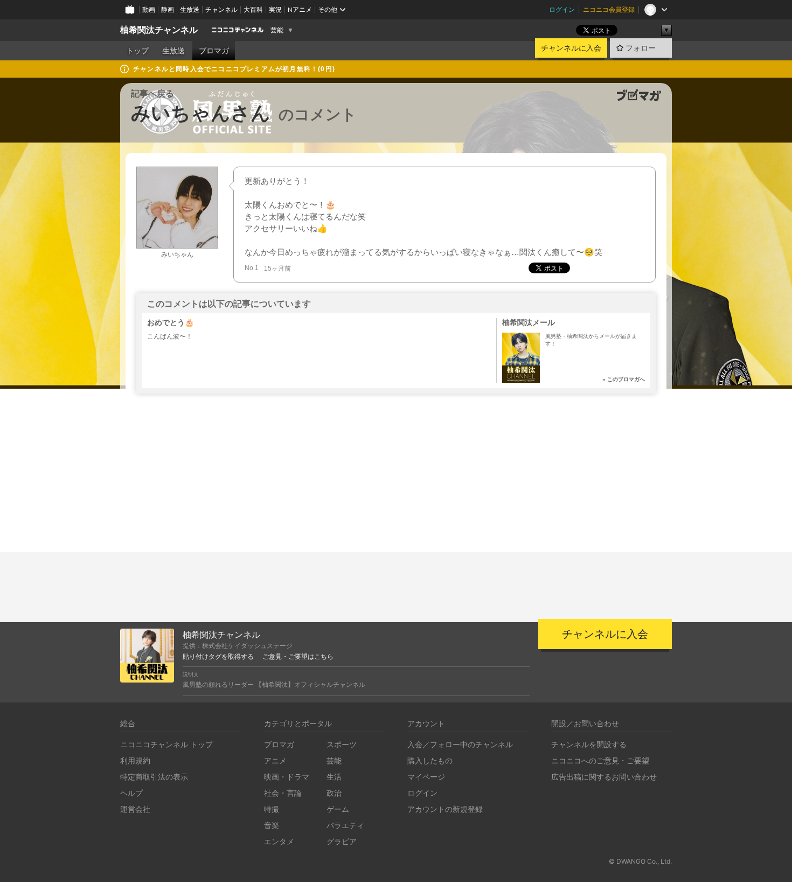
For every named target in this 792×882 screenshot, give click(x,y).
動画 (148, 9)
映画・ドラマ (286, 776)
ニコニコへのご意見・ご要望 (600, 760)
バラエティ (345, 825)
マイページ (426, 776)
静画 (167, 9)
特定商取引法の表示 (154, 776)
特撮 (271, 809)
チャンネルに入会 (571, 48)
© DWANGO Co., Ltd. (640, 861)
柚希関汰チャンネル (159, 30)
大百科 (253, 9)
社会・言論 (283, 792)
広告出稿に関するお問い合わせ (604, 776)
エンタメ (279, 841)
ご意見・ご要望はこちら (298, 656)
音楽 (271, 825)
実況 (275, 9)
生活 (334, 776)
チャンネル (221, 9)
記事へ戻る (152, 93)
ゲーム (337, 809)
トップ (137, 50)
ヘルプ (131, 792)
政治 (334, 792)
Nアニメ (300, 9)
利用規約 (135, 760)
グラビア (341, 841)
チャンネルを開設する (589, 744)
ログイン (562, 9)
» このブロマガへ (623, 379)
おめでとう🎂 (170, 322)
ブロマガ (214, 50)
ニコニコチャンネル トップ (166, 744)
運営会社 (135, 809)
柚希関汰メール (528, 322)
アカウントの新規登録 (445, 809)
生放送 (189, 9)
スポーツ (341, 744)
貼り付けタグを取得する (218, 656)
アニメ (275, 760)
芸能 (276, 30)
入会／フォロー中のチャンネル (460, 744)
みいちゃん (177, 254)
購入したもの (430, 760)
